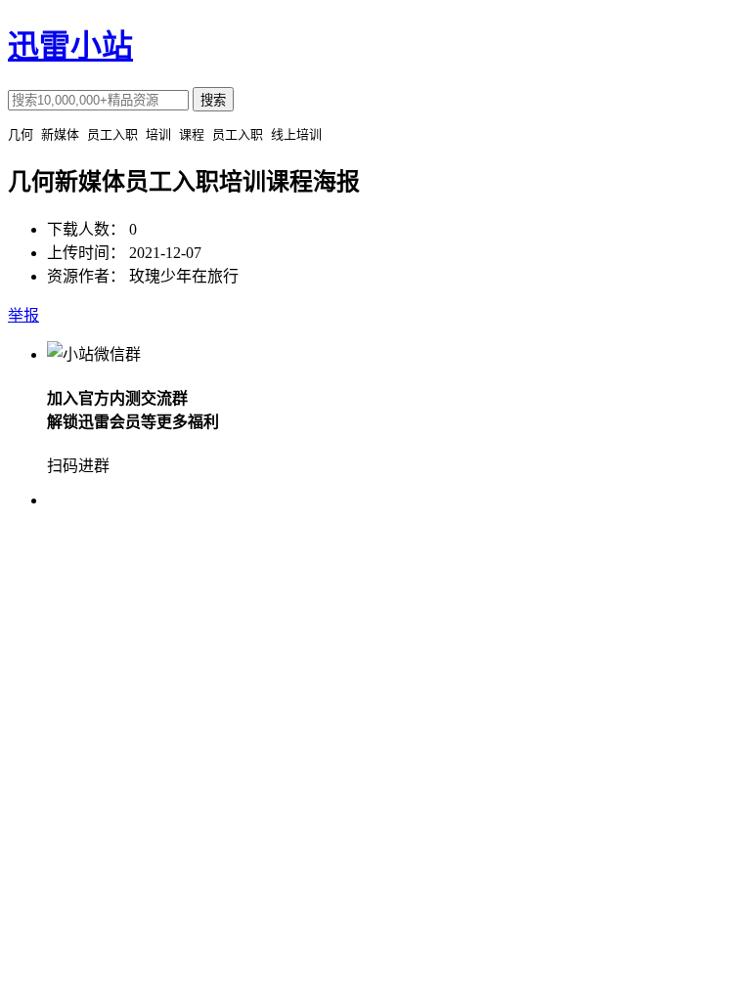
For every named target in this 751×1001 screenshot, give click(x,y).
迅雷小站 (70, 46)
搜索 (213, 100)
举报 (23, 315)
